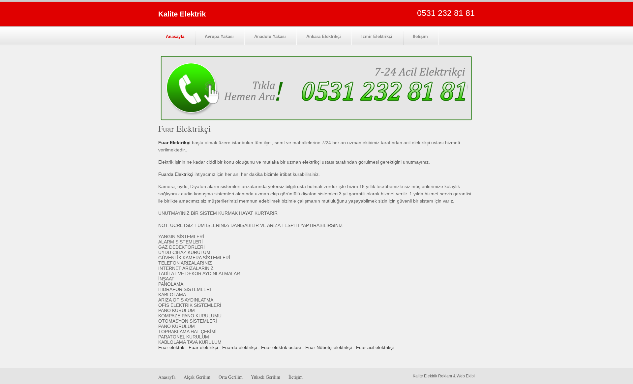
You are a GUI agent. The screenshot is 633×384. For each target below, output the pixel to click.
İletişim (420, 36)
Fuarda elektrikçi (239, 347)
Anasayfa (175, 36)
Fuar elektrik (171, 347)
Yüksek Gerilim (265, 377)
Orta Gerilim (231, 377)
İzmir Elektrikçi (376, 36)
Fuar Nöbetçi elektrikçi (328, 347)
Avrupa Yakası (219, 36)
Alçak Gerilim (197, 377)
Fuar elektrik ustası (281, 347)
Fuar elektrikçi (203, 347)
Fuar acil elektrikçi (375, 347)
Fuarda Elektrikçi (175, 174)
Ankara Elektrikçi (323, 36)
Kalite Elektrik (182, 14)
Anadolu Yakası (270, 36)
